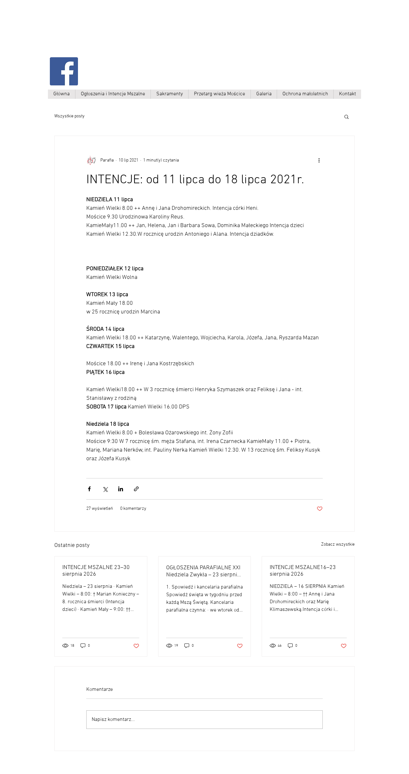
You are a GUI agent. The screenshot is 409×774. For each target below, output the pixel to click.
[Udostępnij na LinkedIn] (121, 489)
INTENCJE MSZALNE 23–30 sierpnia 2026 (96, 571)
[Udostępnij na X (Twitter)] (105, 489)
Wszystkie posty (69, 116)
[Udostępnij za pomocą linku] (136, 489)
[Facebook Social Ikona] (64, 71)
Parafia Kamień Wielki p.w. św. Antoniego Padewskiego (114, 34)
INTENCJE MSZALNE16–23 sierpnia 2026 (303, 571)
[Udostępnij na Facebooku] (89, 489)
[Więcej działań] (319, 160)
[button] (346, 116)
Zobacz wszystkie (338, 544)
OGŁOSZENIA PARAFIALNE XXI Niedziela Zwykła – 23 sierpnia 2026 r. (203, 571)
